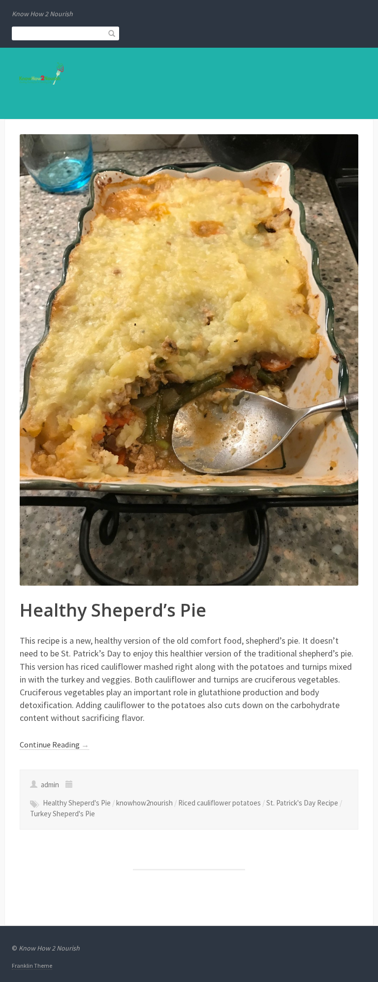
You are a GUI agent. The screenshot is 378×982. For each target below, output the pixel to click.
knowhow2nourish (144, 802)
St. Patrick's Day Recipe (302, 802)
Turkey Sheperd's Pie (62, 813)
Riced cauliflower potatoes (219, 802)
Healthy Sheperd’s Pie (113, 610)
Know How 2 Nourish (49, 948)
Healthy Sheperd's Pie (77, 802)
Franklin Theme (32, 965)
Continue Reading (54, 744)
